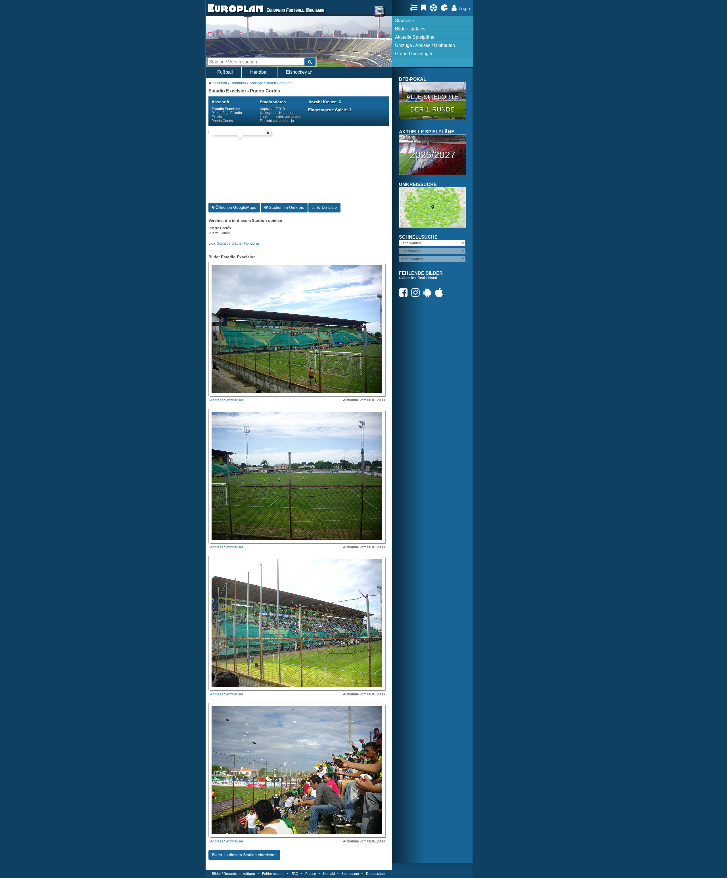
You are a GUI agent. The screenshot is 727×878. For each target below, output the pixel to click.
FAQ (295, 874)
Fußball (225, 72)
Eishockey (297, 72)
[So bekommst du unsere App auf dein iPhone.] (440, 292)
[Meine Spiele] (435, 8)
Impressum (350, 874)
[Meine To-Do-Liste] (425, 8)
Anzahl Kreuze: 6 (324, 102)
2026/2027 (433, 154)
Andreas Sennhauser (226, 400)
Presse (310, 874)
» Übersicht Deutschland (418, 278)
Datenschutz (375, 874)
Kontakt (329, 874)
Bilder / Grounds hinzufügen (233, 874)
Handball (259, 72)
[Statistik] (446, 8)
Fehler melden (273, 874)
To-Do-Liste (326, 207)
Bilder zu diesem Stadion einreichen (244, 854)
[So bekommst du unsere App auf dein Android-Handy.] (428, 292)
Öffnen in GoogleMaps (235, 207)
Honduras (238, 83)
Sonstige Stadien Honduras (271, 83)
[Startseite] (235, 13)
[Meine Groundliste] (415, 8)
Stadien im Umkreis (286, 207)
